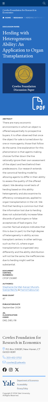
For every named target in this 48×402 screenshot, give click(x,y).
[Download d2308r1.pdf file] (39, 103)
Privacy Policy (22, 388)
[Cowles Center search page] (44, 3)
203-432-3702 (14, 357)
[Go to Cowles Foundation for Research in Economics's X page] (17, 370)
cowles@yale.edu (16, 362)
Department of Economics (28, 380)
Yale (9, 383)
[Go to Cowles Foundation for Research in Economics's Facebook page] (5, 370)
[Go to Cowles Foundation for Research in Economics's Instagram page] (11, 370)
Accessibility (22, 384)
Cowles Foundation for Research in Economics (19, 11)
